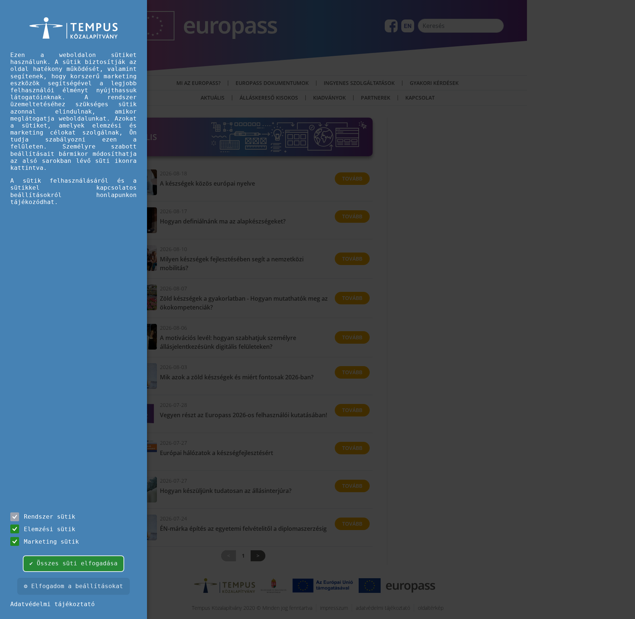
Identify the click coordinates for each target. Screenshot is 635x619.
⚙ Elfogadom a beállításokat (73, 586)
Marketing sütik (51, 541)
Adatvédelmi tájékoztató (52, 604)
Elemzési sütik (49, 529)
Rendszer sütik (49, 516)
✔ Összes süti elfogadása (73, 563)
